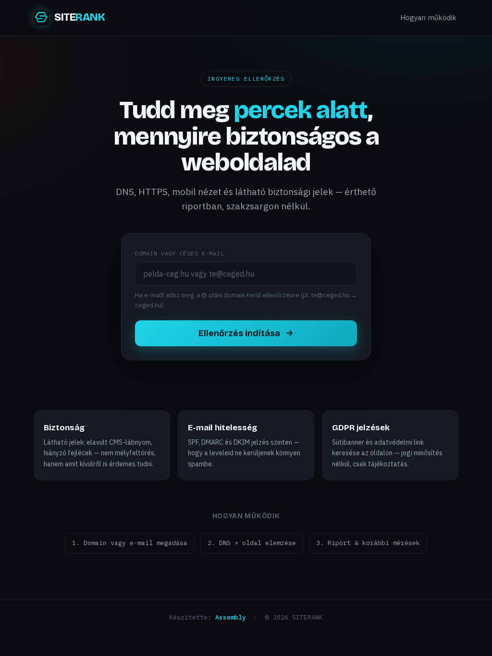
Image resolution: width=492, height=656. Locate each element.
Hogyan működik (428, 17)
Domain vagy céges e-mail (179, 253)
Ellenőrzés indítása (239, 333)
